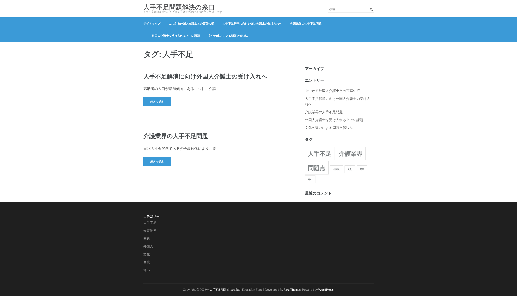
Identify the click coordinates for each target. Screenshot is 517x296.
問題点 (317, 167)
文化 (350, 169)
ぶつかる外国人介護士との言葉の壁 (191, 23)
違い (310, 179)
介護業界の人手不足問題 (306, 23)
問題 (146, 238)
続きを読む (157, 101)
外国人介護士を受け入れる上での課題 (176, 35)
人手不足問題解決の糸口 (179, 7)
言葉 (362, 169)
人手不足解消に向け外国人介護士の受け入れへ (252, 23)
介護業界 (351, 153)
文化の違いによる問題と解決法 (228, 35)
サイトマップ (151, 23)
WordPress (326, 289)
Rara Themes (292, 289)
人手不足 (319, 153)
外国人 (336, 169)
